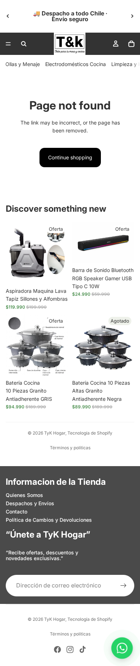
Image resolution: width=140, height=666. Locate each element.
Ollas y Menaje (22, 64)
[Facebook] (57, 649)
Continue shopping (70, 157)
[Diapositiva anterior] (8, 16)
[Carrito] (131, 44)
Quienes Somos (24, 495)
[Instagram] (70, 649)
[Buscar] (24, 44)
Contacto (16, 511)
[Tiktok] (82, 649)
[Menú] (8, 44)
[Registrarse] (123, 585)
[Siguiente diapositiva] (132, 16)
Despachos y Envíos (30, 503)
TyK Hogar (54, 433)
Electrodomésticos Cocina (75, 64)
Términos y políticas (70, 447)
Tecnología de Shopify (89, 433)
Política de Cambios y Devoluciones (49, 520)
